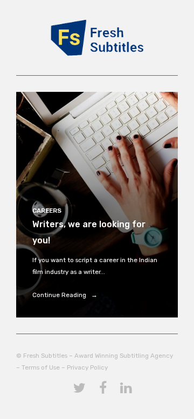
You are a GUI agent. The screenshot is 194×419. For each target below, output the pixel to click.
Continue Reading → (65, 295)
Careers (46, 210)
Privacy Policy (87, 367)
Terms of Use (41, 367)
